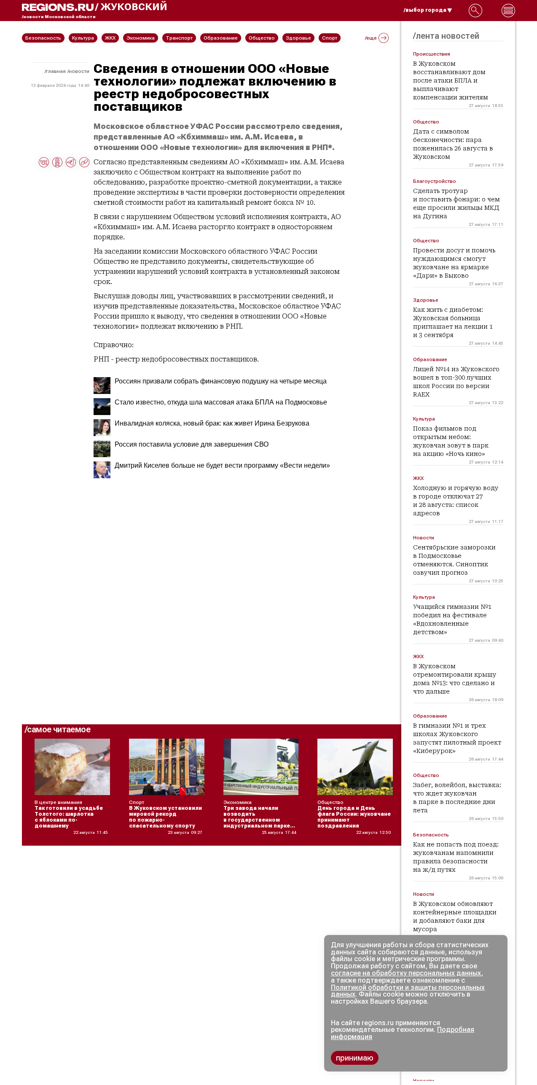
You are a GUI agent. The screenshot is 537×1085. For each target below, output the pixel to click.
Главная (56, 71)
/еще (371, 38)
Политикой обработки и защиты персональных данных (408, 991)
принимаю (354, 1057)
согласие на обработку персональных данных (406, 973)
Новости (79, 71)
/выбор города (425, 10)
